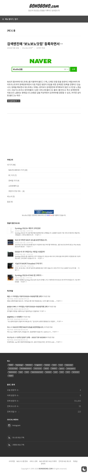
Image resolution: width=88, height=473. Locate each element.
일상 (8, 201)
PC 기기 (11, 175)
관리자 (43, 463)
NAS (10, 365)
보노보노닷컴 (13, 368)
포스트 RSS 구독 (18, 437)
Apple (10, 375)
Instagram (16, 425)
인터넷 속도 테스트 (65, 461)
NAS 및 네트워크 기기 (16, 170)
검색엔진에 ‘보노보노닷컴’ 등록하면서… (35, 43)
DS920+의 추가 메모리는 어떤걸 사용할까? (30, 251)
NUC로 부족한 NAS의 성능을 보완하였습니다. (31, 240)
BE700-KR (75, 372)
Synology (19, 365)
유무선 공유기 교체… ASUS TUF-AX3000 (31, 337)
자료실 (75, 461)
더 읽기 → (38, 235)
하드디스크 (38, 368)
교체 (55, 372)
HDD (54, 365)
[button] (84, 469)
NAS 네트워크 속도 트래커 (48, 461)
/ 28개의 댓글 (29, 231)
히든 (8, 296)
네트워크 (48, 372)
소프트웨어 (12, 186)
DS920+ (54, 368)
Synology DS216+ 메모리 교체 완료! (28, 228)
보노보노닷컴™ (27, 48)
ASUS (46, 368)
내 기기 (9, 164)
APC (68, 372)
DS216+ (29, 365)
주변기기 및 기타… (15, 191)
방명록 (19, 317)
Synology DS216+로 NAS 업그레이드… (29, 275)
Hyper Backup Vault (37, 372)
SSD (27, 372)
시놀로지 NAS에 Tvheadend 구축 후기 (28, 263)
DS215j (47, 365)
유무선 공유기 (70, 368)
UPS (61, 372)
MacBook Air (12, 372)
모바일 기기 (12, 180)
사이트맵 (12, 461)
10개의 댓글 (40, 48)
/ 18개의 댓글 (29, 254)
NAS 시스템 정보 (22, 461)
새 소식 (9, 196)
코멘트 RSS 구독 (18, 444)
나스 (60, 365)
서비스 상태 (33, 461)
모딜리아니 (10, 317)
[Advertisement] (44, 136)
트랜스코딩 (69, 365)
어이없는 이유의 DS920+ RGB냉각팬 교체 (27, 296)
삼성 (21, 372)
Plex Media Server (26, 368)
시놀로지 (38, 365)
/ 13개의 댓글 (28, 278)
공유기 (61, 368)
